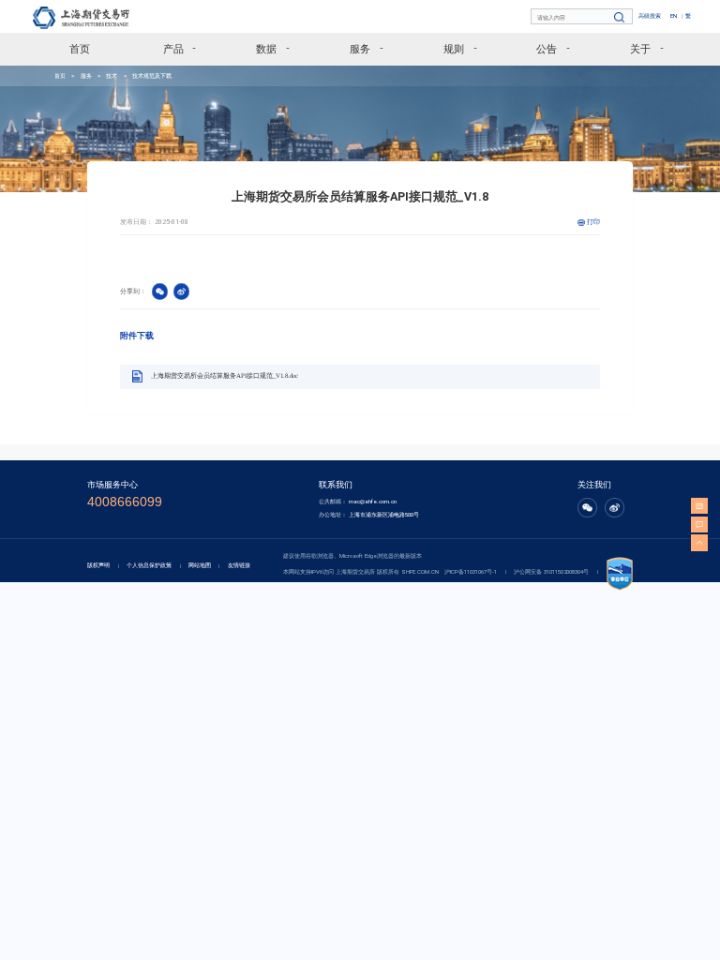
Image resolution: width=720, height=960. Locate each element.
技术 (111, 75)
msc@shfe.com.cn (373, 501)
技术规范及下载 (152, 75)
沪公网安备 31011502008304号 (551, 571)
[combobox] (583, 17)
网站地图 (199, 565)
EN (673, 15)
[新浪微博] (614, 512)
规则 (453, 48)
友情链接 (239, 565)
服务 (360, 48)
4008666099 (124, 502)
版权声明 (98, 565)
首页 (79, 48)
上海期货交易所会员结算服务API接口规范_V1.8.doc (224, 376)
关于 (640, 48)
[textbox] (583, 17)
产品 (173, 48)
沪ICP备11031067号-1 (470, 571)
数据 (266, 48)
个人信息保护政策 (149, 565)
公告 (546, 48)
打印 (593, 222)
